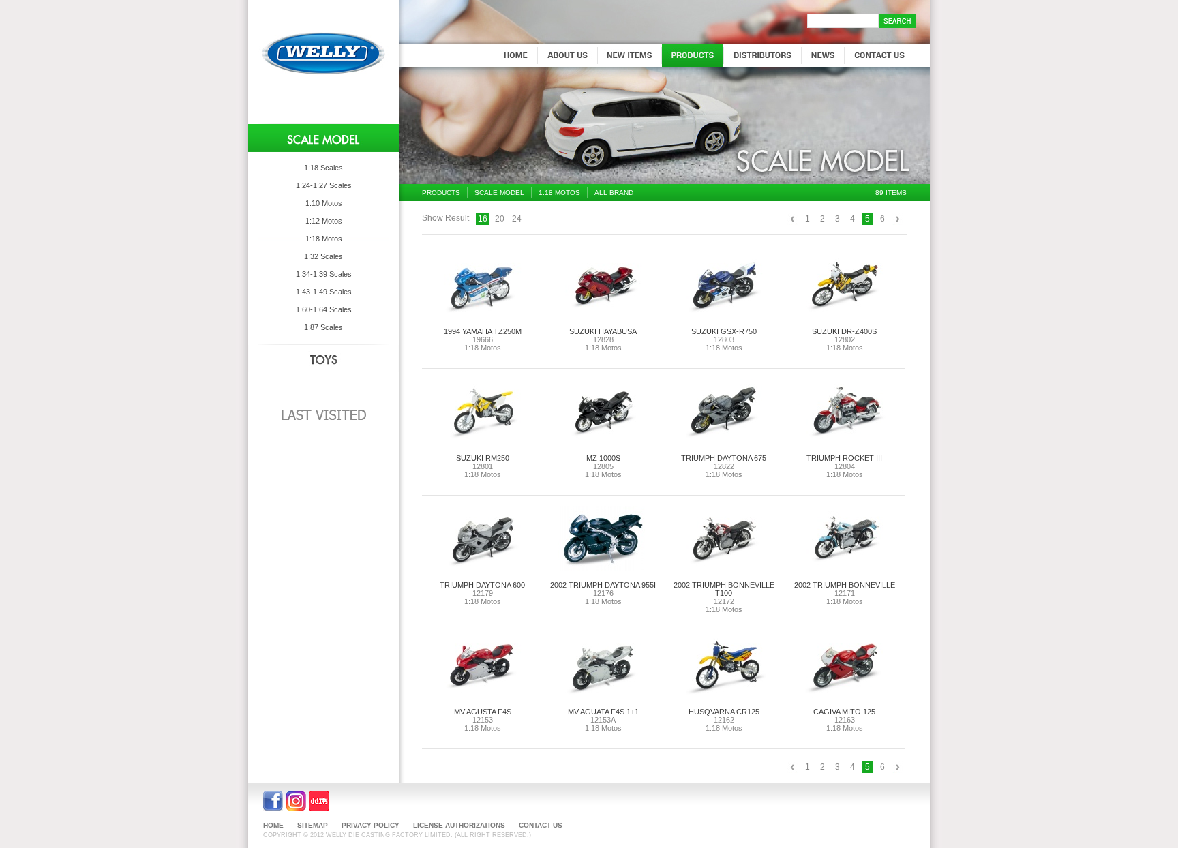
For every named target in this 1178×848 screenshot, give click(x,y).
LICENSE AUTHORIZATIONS (459, 825)
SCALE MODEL (499, 192)
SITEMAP (312, 825)
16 (482, 219)
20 (499, 219)
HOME (273, 825)
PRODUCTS (441, 192)
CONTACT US (540, 825)
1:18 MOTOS (559, 192)
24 (517, 219)
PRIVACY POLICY (370, 825)
